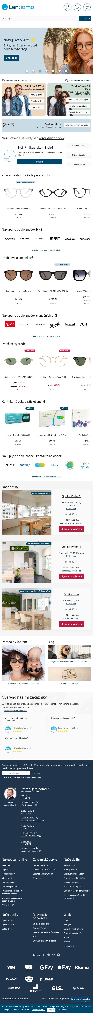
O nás (66, 920)
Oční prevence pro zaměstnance (77, 890)
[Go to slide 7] (66, 71)
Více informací (38, 1009)
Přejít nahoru (24, 998)
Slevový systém (70, 869)
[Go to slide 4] (46, 71)
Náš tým (67, 924)
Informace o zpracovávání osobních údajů (12, 899)
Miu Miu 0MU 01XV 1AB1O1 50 (52, 209)
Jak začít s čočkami (41, 924)
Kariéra (67, 941)
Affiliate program (71, 882)
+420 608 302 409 (71, 520)
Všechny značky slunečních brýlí (46, 336)
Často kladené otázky (41, 865)
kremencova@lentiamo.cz (71, 523)
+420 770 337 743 (71, 567)
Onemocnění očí (39, 928)
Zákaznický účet (8, 905)
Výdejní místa (7, 878)
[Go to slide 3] (40, 71)
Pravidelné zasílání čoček (74, 878)
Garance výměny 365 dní (43, 873)
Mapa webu (69, 946)
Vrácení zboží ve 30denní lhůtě (45, 869)
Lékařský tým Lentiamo (73, 929)
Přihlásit (39, 161)
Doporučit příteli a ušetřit (74, 873)
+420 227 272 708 (28, 802)
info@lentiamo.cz (28, 805)
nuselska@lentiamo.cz (71, 570)
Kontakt (67, 937)
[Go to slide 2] (33, 71)
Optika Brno (71, 594)
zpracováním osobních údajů (31, 777)
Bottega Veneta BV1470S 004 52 (18, 377)
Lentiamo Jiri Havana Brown (18, 291)
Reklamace (37, 878)
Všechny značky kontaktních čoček (46, 476)
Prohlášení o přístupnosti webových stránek (12, 892)
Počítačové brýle (49, 125)
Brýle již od (32, 87)
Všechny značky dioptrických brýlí (46, 250)
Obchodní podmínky (10, 886)
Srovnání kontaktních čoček (44, 941)
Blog (35, 936)
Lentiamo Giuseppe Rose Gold (53, 377)
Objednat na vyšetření (71, 528)
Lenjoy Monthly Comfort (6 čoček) (52, 435)
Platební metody (8, 873)
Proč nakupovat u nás (73, 933)
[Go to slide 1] (27, 71)
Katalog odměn (70, 865)
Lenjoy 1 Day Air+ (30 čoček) (17, 435)
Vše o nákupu (7, 865)
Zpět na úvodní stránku (9, 998)
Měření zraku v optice (72, 886)
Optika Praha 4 (71, 547)
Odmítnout (63, 1010)
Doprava (5, 869)
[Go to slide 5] (53, 71)
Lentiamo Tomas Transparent (18, 209)
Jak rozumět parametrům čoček (46, 932)
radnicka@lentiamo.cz (71, 618)
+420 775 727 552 (71, 615)
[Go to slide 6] (59, 71)
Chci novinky (36, 773)
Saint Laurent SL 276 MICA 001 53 (53, 291)
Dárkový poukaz (8, 882)
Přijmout (51, 1010)
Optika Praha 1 (71, 496)
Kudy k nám (71, 508)
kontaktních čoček (51, 138)
